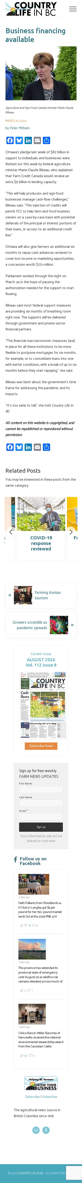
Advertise (50, 1097)
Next (70, 532)
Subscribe (32, 1097)
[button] (73, 9)
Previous (11, 532)
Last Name (25, 797)
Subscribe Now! (41, 746)
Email (23, 811)
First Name (25, 783)
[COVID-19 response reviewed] (41, 514)
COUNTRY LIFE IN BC (31, 1173)
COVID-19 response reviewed (41, 543)
